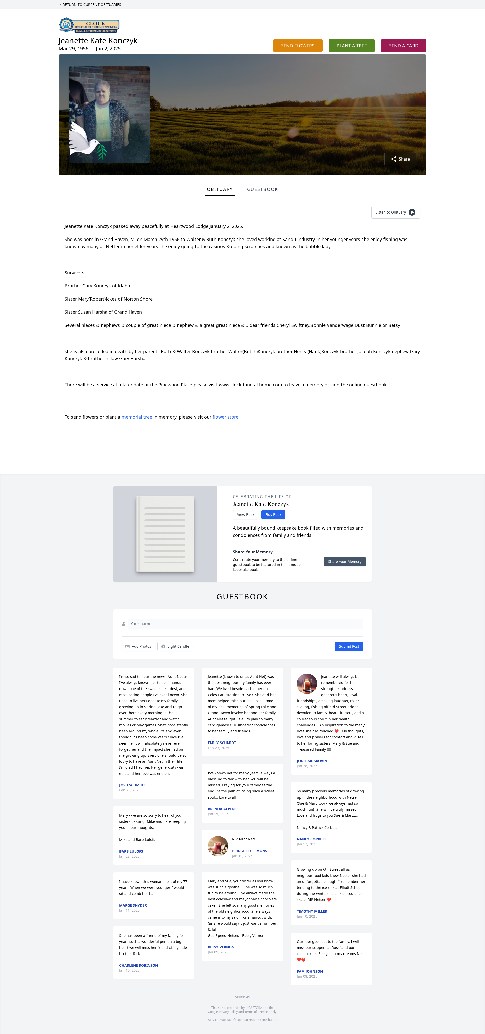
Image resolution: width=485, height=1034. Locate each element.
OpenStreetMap (248, 1020)
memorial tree (137, 417)
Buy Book (273, 514)
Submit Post (349, 646)
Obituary (220, 189)
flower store (225, 417)
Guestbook (262, 189)
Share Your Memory (344, 561)
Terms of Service (256, 1012)
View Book (245, 514)
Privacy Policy (228, 1012)
